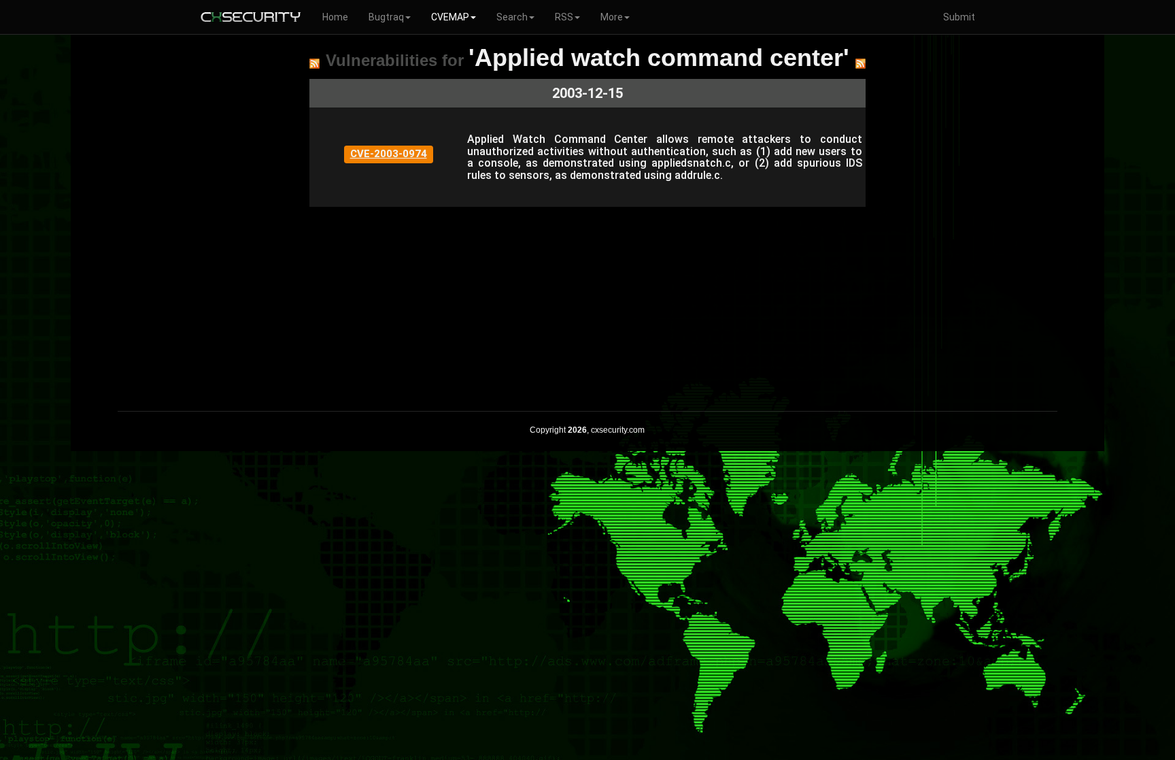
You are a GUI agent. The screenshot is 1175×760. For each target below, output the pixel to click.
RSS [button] (564, 17)
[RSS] (314, 63)
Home (335, 17)
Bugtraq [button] (386, 17)
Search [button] (512, 17)
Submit (959, 17)
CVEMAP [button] (450, 17)
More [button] (611, 17)
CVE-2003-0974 (388, 154)
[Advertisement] (587, 302)
